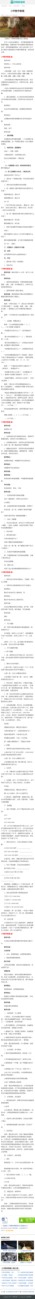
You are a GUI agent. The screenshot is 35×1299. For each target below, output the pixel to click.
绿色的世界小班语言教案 (25, 1280)
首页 (10, 6)
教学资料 (17, 6)
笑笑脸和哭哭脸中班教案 (25, 1275)
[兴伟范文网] (17, 2)
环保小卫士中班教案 (8, 1285)
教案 (23, 6)
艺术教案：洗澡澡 (7, 1275)
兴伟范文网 (14, 1296)
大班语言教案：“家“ (8, 1272)
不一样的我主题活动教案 (25, 1272)
